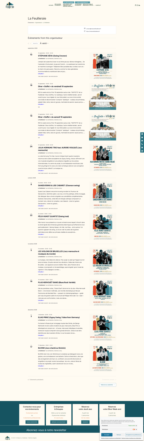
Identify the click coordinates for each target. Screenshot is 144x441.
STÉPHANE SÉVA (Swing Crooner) (52, 56)
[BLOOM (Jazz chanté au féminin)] (102, 357)
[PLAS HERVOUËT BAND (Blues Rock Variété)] (102, 292)
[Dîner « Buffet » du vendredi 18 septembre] (102, 96)
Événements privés (32, 413)
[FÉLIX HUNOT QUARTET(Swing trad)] (102, 226)
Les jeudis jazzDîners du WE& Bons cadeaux (68, 5)
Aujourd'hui (35, 43)
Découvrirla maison (58, 5)
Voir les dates (85, 418)
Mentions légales (32, 438)
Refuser (119, 434)
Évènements (31, 22)
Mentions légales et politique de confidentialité (111, 438)
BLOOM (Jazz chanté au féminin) (52, 348)
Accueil (51, 5)
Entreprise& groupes (78, 5)
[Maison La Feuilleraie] (9, 5)
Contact (98, 5)
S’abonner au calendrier (107, 384)
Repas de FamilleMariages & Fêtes (88, 5)
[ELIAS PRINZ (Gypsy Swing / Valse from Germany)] (102, 327)
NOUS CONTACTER (32, 422)
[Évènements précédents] (28, 43)
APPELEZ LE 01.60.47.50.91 (58, 422)
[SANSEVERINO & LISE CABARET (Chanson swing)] (102, 195)
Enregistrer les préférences (133, 434)
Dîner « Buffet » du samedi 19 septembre (55, 117)
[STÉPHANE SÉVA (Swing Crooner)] (102, 65)
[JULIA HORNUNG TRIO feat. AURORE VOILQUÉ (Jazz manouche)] (102, 157)
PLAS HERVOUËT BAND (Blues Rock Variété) (56, 282)
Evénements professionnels (31, 418)
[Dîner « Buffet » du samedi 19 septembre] (102, 126)
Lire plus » (41, 73)
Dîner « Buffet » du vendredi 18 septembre (55, 86)
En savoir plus (58, 418)
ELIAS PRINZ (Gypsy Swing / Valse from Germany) (59, 317)
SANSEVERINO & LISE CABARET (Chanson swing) (59, 185)
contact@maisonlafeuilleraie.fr (93, 28)
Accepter (106, 434)
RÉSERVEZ (85, 422)
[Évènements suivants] (30, 43)
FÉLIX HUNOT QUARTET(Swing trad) (53, 216)
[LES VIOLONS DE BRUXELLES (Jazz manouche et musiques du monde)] (102, 261)
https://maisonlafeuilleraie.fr (93, 31)
